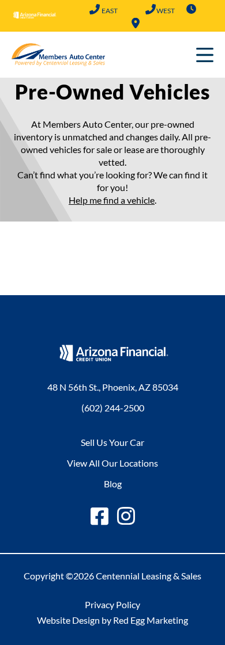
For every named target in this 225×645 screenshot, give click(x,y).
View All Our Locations (112, 462)
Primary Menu (204, 54)
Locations (135, 23)
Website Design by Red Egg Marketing (112, 620)
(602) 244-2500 (95, 10)
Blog (113, 483)
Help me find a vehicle (112, 199)
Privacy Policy (112, 604)
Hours (191, 9)
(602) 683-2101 (151, 10)
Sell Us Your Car (112, 442)
